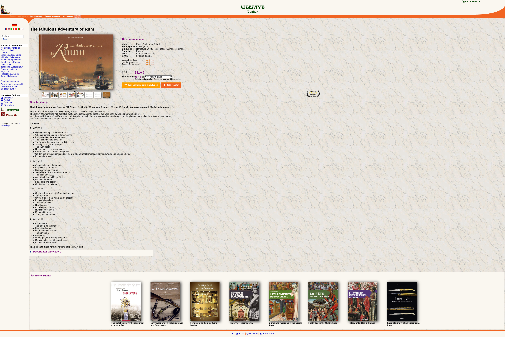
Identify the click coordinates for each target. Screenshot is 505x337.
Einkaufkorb (8, 105)
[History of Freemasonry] (244, 320)
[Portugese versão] (19, 29)
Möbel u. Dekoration (10, 57)
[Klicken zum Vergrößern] (76, 89)
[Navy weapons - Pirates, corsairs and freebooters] (165, 320)
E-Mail (5, 100)
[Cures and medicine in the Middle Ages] (284, 320)
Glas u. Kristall (7, 50)
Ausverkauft (68, 16)
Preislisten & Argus (10, 74)
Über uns (6, 102)
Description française (47, 251)
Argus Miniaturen (9, 76)
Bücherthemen (36, 16)
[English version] (9, 29)
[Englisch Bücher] (77, 16)
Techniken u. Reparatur (12, 67)
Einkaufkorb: (472, 2)
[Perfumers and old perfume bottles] (205, 320)
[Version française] (6, 29)
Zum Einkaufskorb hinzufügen (141, 85)
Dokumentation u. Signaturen (9, 70)
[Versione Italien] (12, 29)
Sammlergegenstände (11, 60)
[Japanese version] (22, 29)
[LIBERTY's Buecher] (252, 11)
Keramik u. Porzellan (10, 48)
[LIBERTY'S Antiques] (10, 110)
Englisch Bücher (8, 89)
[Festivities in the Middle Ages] (323, 320)
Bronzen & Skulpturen (11, 55)
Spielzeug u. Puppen (11, 62)
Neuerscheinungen (52, 16)
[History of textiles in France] (362, 320)
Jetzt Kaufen (171, 85)
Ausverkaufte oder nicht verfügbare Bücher (12, 85)
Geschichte (6, 64)
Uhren (4, 52)
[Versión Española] (15, 29)
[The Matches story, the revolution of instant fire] (126, 320)
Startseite (7, 98)
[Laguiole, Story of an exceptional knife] (402, 320)
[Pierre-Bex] (10, 116)
